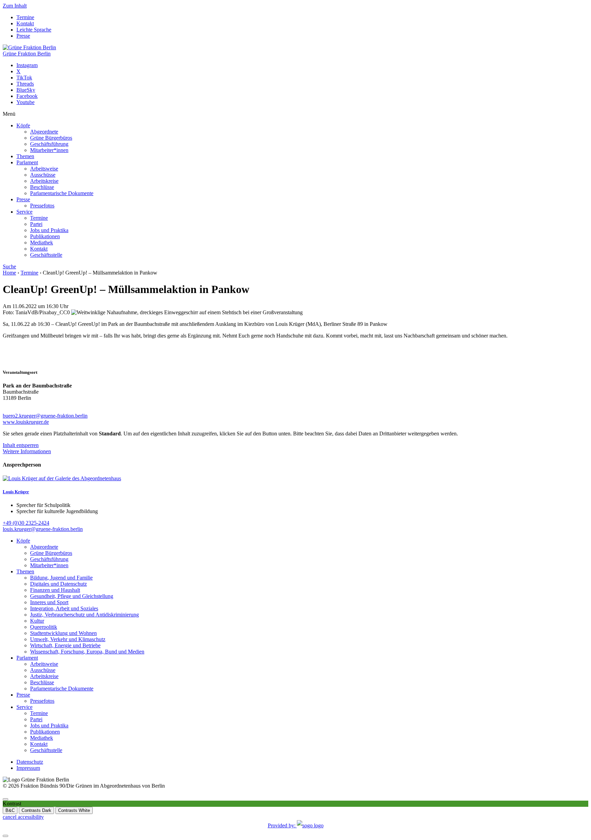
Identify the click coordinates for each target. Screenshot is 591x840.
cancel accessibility (23, 817)
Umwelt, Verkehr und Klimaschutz (67, 639)
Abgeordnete (44, 132)
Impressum (28, 768)
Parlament (27, 162)
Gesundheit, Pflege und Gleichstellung (71, 596)
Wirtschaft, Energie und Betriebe (65, 645)
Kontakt (25, 23)
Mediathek (41, 242)
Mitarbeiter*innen (49, 150)
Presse (23, 36)
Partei (36, 224)
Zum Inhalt (15, 6)
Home (9, 273)
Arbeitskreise (44, 181)
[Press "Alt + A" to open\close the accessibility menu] (5, 799)
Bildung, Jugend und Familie (61, 578)
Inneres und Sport (49, 602)
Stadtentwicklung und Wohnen (63, 633)
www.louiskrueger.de (26, 422)
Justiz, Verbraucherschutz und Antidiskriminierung (84, 615)
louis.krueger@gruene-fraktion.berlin (43, 529)
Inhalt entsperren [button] (21, 445)
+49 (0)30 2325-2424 (26, 523)
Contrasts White (74, 810)
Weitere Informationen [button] (27, 451)
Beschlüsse (42, 187)
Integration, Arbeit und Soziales (64, 608)
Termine (25, 17)
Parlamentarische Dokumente (61, 193)
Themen (25, 156)
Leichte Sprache (33, 30)
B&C (10, 810)
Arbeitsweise (44, 168)
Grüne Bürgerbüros (51, 138)
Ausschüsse (42, 175)
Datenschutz (29, 762)
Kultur (37, 621)
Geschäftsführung (49, 144)
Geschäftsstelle (46, 255)
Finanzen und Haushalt (55, 590)
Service (24, 212)
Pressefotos (42, 205)
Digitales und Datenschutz (58, 584)
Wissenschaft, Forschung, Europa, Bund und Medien (87, 651)
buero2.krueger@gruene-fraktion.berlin (45, 416)
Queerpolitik (43, 627)
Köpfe (23, 125)
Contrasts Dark (36, 810)
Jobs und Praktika (49, 230)
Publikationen (45, 236)
